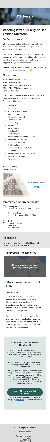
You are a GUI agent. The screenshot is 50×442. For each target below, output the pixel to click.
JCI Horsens (10, 296)
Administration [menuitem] (25, 432)
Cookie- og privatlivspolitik (25, 427)
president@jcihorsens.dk (26, 324)
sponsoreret (20, 399)
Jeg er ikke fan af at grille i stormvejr (28, 392)
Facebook (12, 327)
